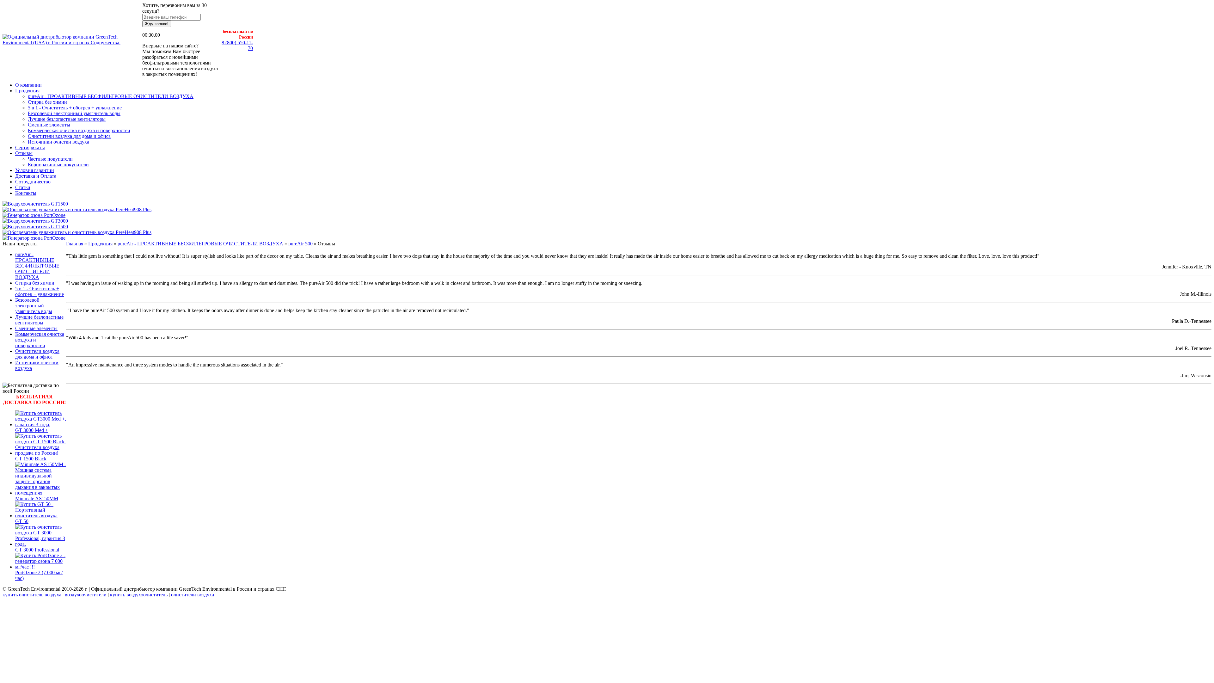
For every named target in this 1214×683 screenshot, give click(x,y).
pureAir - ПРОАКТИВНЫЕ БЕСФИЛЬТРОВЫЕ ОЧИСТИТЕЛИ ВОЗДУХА (110, 96)
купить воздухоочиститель (139, 594)
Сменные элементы (49, 124)
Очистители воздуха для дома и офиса (69, 136)
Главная (74, 243)
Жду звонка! (157, 24)
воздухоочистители (86, 594)
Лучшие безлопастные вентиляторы (67, 119)
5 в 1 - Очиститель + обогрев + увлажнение (75, 107)
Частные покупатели (50, 159)
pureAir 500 (301, 243)
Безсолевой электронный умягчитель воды (74, 113)
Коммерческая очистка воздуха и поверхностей (79, 130)
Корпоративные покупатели (58, 164)
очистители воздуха (192, 594)
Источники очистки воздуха (58, 142)
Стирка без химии (47, 102)
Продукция (100, 243)
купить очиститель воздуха (32, 594)
